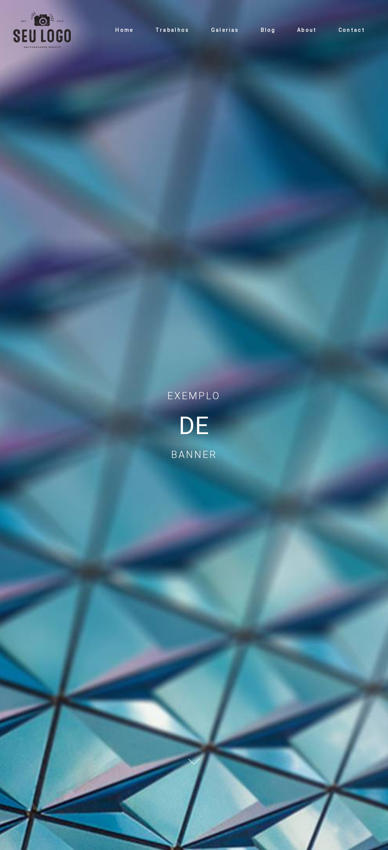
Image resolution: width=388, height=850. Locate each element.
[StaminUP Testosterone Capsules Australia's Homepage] (49, 30)
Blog (268, 30)
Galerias (225, 30)
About (307, 30)
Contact (351, 30)
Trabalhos (172, 30)
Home (124, 30)
